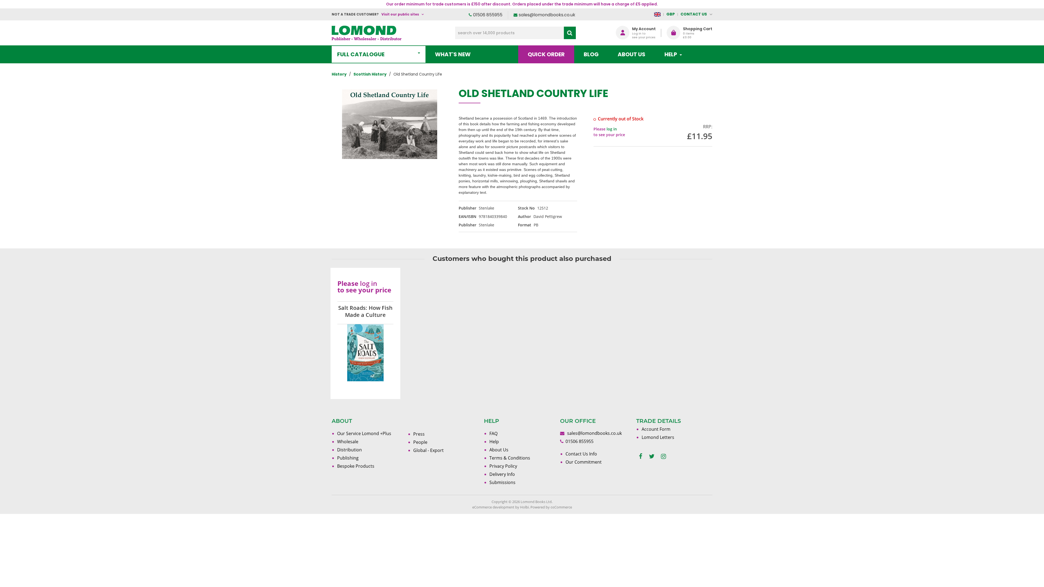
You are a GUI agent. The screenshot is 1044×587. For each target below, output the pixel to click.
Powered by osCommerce (551, 507)
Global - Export (428, 450)
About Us (631, 54)
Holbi (524, 507)
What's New (453, 54)
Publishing (348, 458)
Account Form (656, 429)
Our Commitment (584, 462)
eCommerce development (493, 507)
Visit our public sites (400, 14)
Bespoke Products (355, 466)
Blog (591, 54)
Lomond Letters (658, 437)
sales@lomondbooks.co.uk (547, 15)
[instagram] (663, 456)
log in (612, 129)
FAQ (493, 433)
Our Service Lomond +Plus (364, 433)
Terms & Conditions (509, 458)
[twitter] (651, 456)
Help (494, 442)
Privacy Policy (503, 466)
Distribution (349, 450)
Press (419, 434)
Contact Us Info (581, 454)
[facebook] (640, 456)
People (420, 442)
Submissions (502, 482)
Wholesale (347, 442)
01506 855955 (487, 15)
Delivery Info (502, 474)
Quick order (546, 54)
